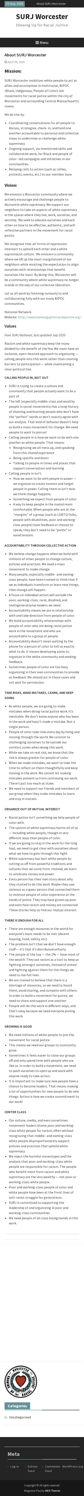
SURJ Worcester (42, 16)
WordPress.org (72, 1466)
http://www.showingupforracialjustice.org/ (49, 317)
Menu (44, 42)
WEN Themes (52, 1491)
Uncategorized (20, 1417)
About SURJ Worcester (51, 4)
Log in (15, 1466)
